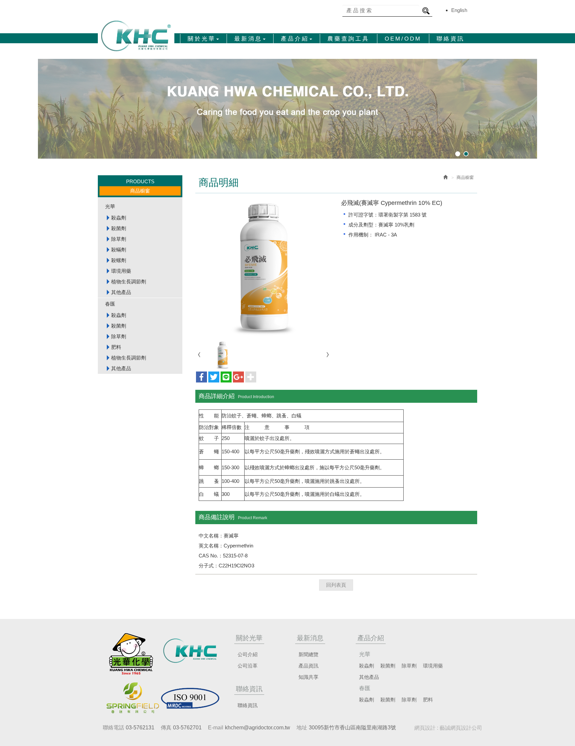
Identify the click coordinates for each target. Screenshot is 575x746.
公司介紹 (248, 654)
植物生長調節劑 (128, 281)
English (459, 10)
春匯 (110, 304)
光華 (110, 206)
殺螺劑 (118, 260)
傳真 (166, 727)
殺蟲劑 (118, 218)
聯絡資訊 (248, 705)
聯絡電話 (113, 727)
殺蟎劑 (118, 249)
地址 (301, 727)
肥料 (116, 347)
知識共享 (308, 677)
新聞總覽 (308, 654)
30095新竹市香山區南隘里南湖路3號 (352, 727)
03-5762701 (187, 727)
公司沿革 (248, 666)
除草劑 (118, 239)
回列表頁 (336, 585)
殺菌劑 (118, 228)
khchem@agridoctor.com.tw (257, 727)
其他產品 (121, 292)
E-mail (215, 727)
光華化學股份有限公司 (136, 36)
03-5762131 (140, 727)
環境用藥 (121, 271)
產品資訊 (308, 666)
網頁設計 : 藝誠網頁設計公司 (448, 728)
